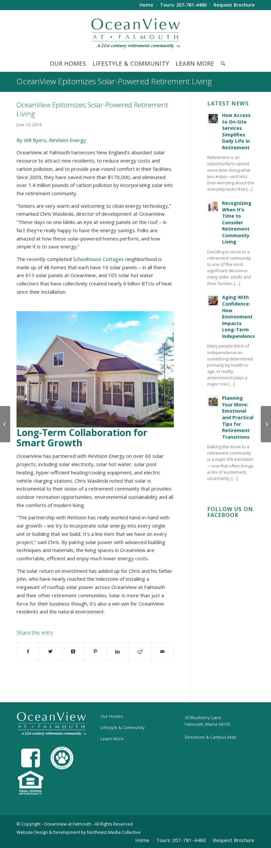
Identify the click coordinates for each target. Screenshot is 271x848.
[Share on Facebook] (28, 652)
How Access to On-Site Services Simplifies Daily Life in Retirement (236, 131)
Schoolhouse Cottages (98, 259)
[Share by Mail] (162, 652)
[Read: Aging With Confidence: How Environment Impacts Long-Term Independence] (213, 301)
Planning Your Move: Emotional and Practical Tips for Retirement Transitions (237, 417)
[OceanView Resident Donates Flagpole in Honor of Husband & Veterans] (266, 424)
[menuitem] (146, 5)
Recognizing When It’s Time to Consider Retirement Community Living (237, 222)
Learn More (112, 739)
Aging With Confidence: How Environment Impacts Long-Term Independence (239, 316)
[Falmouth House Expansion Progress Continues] (5, 424)
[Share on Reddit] (140, 652)
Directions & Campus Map (210, 737)
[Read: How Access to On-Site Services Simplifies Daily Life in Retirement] (213, 119)
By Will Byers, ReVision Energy (51, 140)
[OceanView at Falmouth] (135, 33)
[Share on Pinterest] (95, 652)
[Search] (221, 63)
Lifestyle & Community (122, 727)
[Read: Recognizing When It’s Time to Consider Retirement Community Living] (213, 206)
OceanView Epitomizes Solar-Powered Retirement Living (114, 81)
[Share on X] (51, 652)
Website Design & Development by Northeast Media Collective (79, 832)
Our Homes (111, 716)
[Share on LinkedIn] (118, 652)
